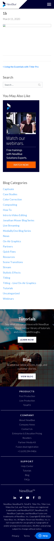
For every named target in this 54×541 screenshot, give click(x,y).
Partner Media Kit (27, 442)
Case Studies (10, 194)
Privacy (15, 535)
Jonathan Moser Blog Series (18, 220)
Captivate (8, 189)
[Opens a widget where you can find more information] (43, 536)
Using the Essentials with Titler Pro (21, 66)
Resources (9, 256)
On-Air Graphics (12, 241)
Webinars (8, 298)
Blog (27, 475)
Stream (7, 267)
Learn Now (27, 339)
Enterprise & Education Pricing (27, 433)
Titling (6, 277)
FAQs (27, 479)
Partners (8, 246)
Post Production (27, 396)
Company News (27, 424)
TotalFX (27, 405)
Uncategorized (11, 293)
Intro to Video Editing (15, 215)
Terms (27, 535)
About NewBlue (27, 420)
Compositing (10, 204)
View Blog (27, 376)
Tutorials (8, 288)
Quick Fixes (9, 251)
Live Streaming (11, 225)
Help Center (27, 466)
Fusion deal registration (27, 446)
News (6, 236)
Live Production (27, 400)
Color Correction (12, 199)
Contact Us (27, 429)
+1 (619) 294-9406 (27, 451)
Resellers (27, 437)
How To (7, 209)
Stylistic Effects (12, 272)
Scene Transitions (13, 262)
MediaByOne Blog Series (17, 230)
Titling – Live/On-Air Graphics (19, 283)
